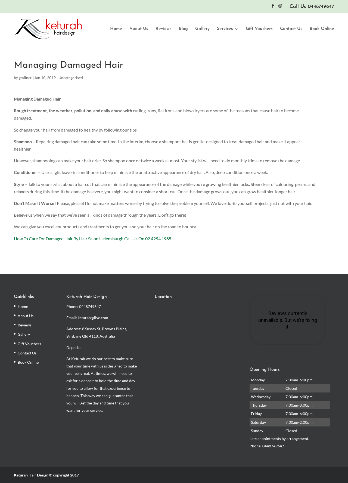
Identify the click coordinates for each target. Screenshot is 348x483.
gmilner (25, 77)
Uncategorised (70, 77)
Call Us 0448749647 (312, 6)
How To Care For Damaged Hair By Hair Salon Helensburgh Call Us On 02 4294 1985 (92, 238)
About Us (138, 29)
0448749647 (90, 306)
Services (225, 29)
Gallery (202, 29)
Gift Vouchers (259, 29)
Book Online (322, 29)
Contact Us (291, 29)
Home (116, 29)
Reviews (164, 29)
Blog (183, 29)
